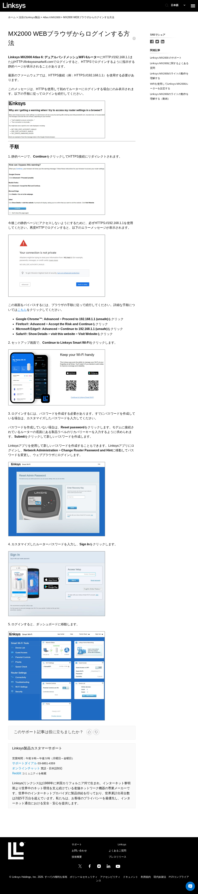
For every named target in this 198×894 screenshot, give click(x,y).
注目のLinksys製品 (30, 17)
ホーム (12, 17)
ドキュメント (130, 877)
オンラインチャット (26, 768)
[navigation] (193, 6)
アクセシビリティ (110, 877)
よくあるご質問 (117, 850)
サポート (77, 844)
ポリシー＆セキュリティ (83, 877)
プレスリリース (117, 856)
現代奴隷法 (160, 877)
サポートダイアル (24, 763)
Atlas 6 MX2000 (52, 17)
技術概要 (77, 856)
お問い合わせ (79, 850)
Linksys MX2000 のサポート (166, 57)
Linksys (16, 850)
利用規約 (146, 877)
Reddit (16, 773)
